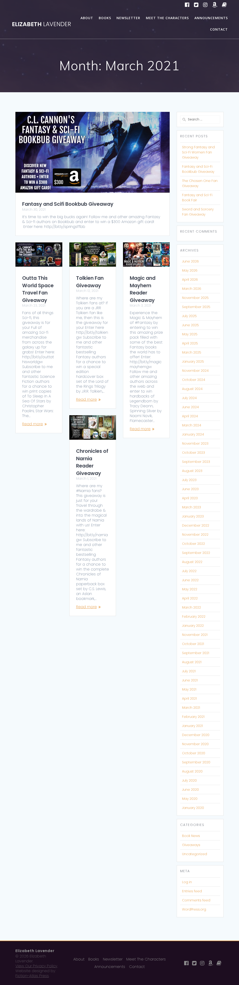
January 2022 (193, 625)
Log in (187, 882)
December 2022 (195, 525)
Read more (32, 424)
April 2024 (190, 416)
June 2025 (190, 325)
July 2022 (189, 571)
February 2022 (193, 616)
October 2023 (193, 452)
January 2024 (193, 434)
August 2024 (192, 388)
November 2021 (194, 634)
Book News (191, 835)
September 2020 (196, 762)
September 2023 (196, 461)
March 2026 (191, 288)
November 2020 (195, 744)
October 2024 (193, 379)
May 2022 (189, 589)
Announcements (211, 18)
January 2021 (192, 725)
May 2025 (189, 334)
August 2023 (192, 470)
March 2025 (191, 352)
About (87, 18)
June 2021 (190, 680)
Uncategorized (194, 854)
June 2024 (190, 407)
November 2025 (195, 297)
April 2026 (190, 279)
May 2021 (189, 689)
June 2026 (190, 261)
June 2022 (190, 580)
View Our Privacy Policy (36, 966)
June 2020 (190, 789)
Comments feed (196, 900)
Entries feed (192, 891)
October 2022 (193, 543)
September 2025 (196, 307)
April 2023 (190, 498)
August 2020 (192, 771)
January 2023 (193, 516)
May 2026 (189, 270)
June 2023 (190, 489)
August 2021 (191, 662)
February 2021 (193, 716)
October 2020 (193, 753)
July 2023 (189, 480)
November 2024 (195, 370)
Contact (219, 29)
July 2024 (189, 398)
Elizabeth (41, 24)
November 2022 (195, 534)
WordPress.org (194, 909)
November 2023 (195, 443)
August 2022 (192, 562)
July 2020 (189, 780)
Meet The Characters (167, 18)
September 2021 (195, 653)
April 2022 (190, 598)
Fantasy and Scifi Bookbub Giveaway (67, 204)
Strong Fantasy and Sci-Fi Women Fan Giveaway (198, 152)
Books (105, 18)
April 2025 (190, 343)
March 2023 (191, 507)
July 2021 (189, 671)
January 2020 (193, 807)
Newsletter (128, 18)
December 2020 (195, 735)
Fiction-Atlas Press (32, 975)
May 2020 (189, 798)
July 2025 (189, 316)
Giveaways (191, 845)
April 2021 (189, 698)
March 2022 (191, 607)
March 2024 (191, 425)
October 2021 (193, 643)
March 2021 (191, 707)
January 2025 (193, 361)
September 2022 (196, 552)
